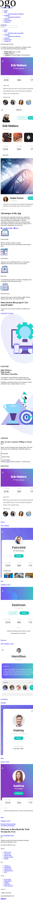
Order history (8, 881)
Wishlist (6, 882)
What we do (7, 852)
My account (7, 879)
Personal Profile (4, 699)
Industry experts (8, 857)
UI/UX (8, 584)
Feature (6, 858)
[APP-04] (4, 7)
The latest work (8, 870)
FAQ (5, 872)
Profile (2, 817)
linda (8, 461)
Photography (3, 640)
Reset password (8, 885)
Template (6, 525)
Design (3, 762)
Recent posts (7, 869)
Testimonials (7, 867)
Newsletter (7, 884)
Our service (7, 854)
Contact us (7, 865)
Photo (2, 581)
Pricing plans (7, 855)
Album (2, 758)
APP (2, 525)
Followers (3, 522)
